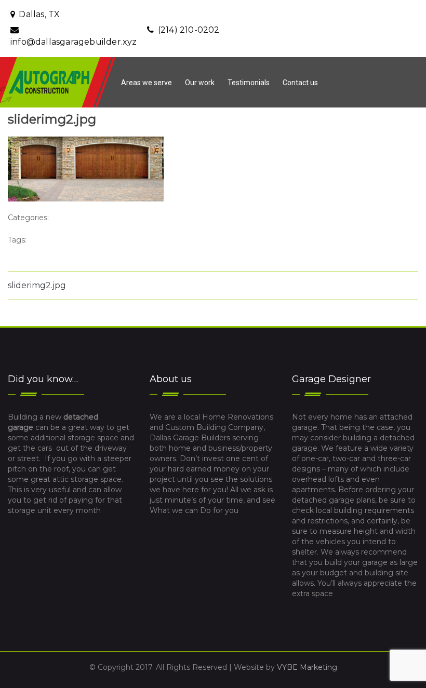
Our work (200, 82)
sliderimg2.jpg (37, 285)
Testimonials (249, 82)
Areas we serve (146, 82)
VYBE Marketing (307, 667)
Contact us (300, 82)
